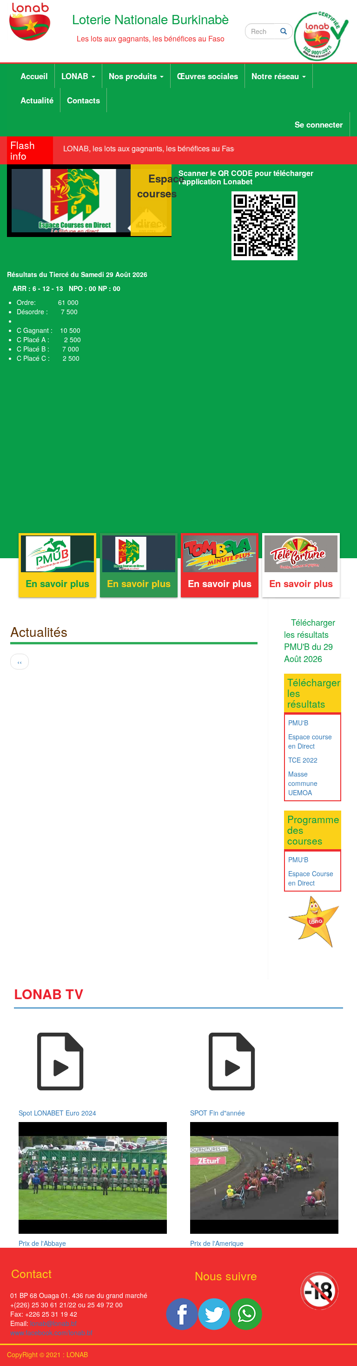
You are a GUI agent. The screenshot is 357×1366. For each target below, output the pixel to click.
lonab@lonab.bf (53, 1323)
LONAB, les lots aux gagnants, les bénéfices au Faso (146, 148)
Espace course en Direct (310, 741)
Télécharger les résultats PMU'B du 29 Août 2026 (309, 640)
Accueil (34, 75)
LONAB (76, 75)
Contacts (83, 100)
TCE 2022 (302, 759)
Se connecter (319, 124)
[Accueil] (30, 21)
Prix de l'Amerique (217, 1243)
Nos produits (134, 75)
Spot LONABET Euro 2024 (57, 1112)
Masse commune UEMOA (302, 783)
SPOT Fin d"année (217, 1112)
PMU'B (298, 722)
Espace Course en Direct (310, 878)
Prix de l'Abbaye (42, 1243)
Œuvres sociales (207, 75)
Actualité (36, 100)
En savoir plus (57, 583)
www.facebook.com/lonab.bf (51, 1332)
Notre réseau (276, 75)
